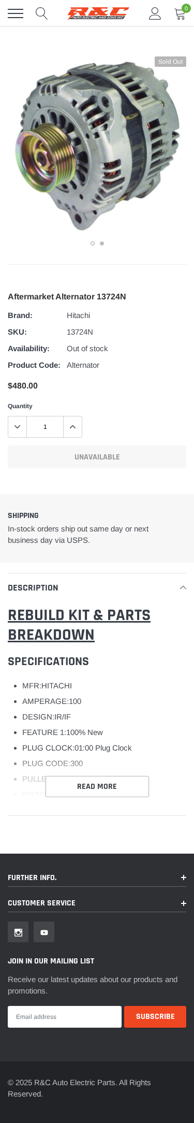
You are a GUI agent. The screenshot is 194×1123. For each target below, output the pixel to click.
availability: (29, 348)
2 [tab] (102, 243)
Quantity (20, 406)
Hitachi (78, 315)
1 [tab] (93, 243)
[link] (18, 932)
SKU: (17, 331)
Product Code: (34, 365)
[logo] (98, 13)
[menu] (15, 13)
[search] (42, 13)
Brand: (20, 315)
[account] (155, 13)
